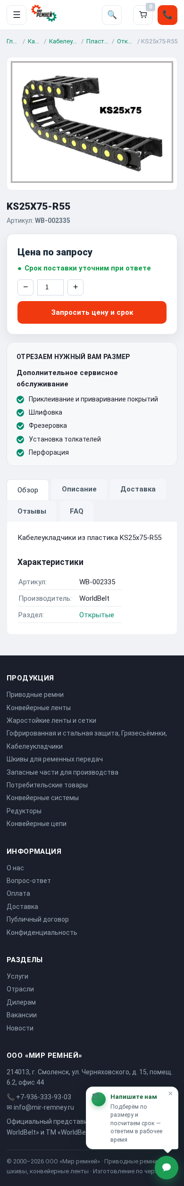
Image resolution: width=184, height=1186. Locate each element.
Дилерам (21, 1002)
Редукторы (24, 811)
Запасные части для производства (62, 772)
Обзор (27, 490)
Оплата (18, 893)
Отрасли (20, 989)
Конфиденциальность (42, 932)
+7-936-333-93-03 (43, 1097)
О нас (15, 868)
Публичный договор (38, 919)
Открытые (125, 41)
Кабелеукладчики (63, 41)
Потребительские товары (47, 785)
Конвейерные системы (43, 798)
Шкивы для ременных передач (55, 759)
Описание (79, 489)
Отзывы (31, 511)
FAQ (77, 511)
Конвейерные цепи (37, 823)
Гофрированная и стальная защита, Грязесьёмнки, (87, 733)
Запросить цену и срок (92, 312)
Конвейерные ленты (39, 708)
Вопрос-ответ (29, 880)
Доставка (138, 489)
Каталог (34, 41)
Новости (20, 1028)
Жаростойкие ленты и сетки (51, 720)
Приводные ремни (35, 694)
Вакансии (22, 1015)
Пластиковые (97, 41)
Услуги (17, 976)
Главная (13, 41)
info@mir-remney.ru (44, 1107)
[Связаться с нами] (166, 1167)
